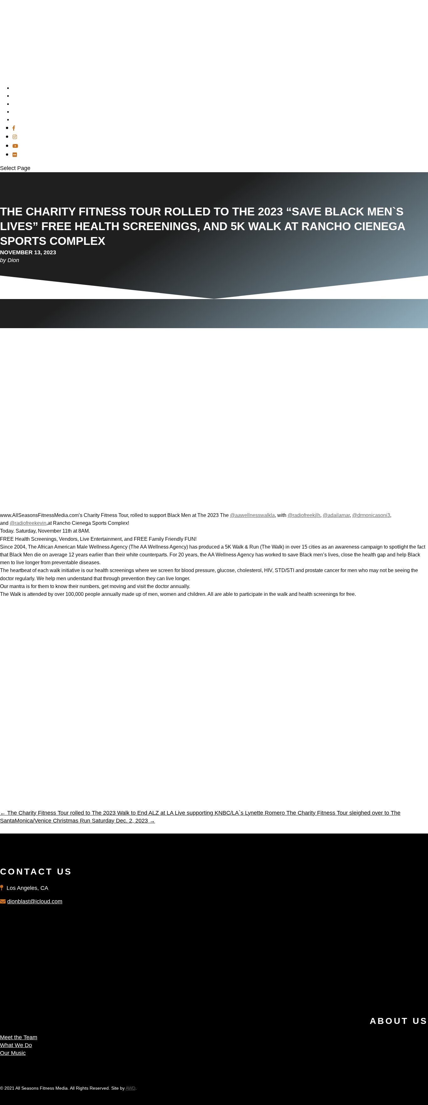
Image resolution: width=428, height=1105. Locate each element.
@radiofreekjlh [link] (304, 515)
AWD (130, 1088)
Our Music (13, 1053)
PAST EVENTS (30, 119)
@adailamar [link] (336, 515)
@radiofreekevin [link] (28, 523)
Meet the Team (18, 1037)
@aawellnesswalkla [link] (252, 515)
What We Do (16, 1045)
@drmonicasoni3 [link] (371, 515)
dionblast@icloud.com (34, 901)
